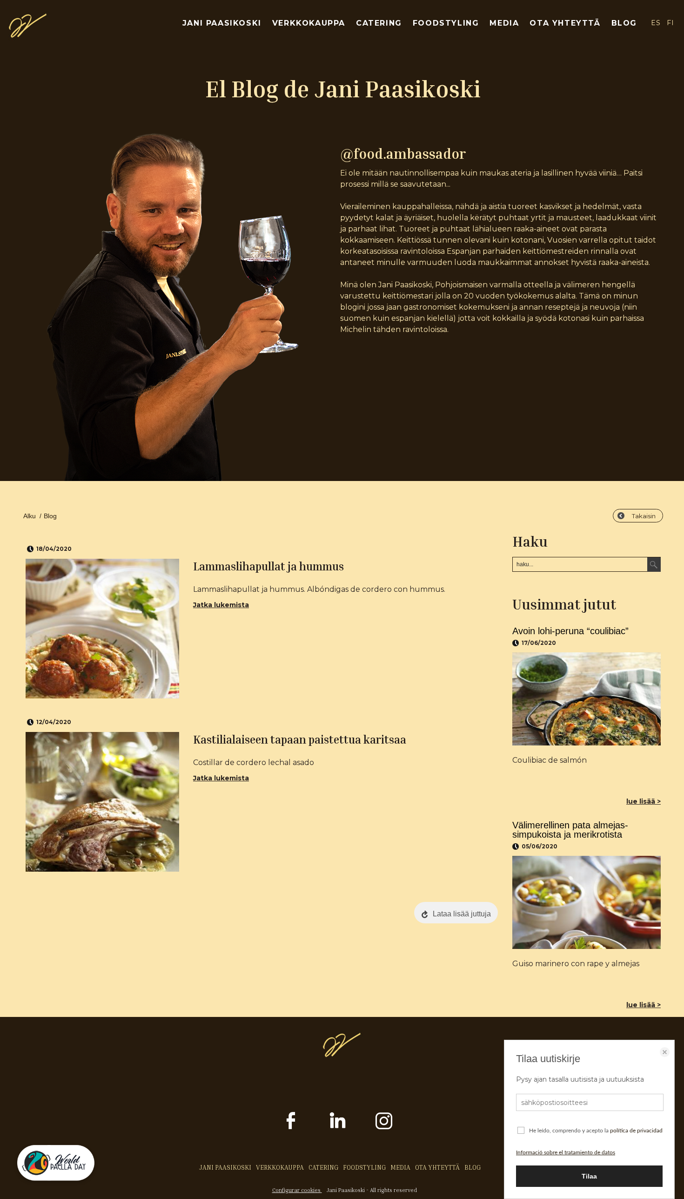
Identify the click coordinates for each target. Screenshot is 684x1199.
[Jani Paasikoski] (28, 35)
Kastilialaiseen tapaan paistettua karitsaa (299, 739)
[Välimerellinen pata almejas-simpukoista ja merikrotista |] (586, 902)
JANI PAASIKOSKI (222, 23)
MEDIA (504, 23)
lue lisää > (643, 801)
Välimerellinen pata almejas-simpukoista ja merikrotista (570, 830)
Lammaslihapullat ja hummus (268, 566)
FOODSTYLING (446, 23)
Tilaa (589, 1176)
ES (655, 23)
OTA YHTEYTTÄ (565, 23)
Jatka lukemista (221, 605)
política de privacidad (636, 1130)
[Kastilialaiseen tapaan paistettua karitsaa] (102, 802)
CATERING (379, 23)
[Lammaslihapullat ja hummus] (102, 628)
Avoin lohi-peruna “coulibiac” (570, 631)
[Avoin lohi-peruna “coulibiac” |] (586, 698)
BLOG (624, 23)
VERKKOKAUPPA (308, 23)
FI (671, 23)
